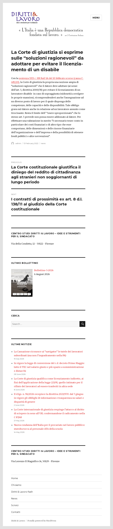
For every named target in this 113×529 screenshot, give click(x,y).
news (43, 143)
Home (14, 478)
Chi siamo (16, 485)
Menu (96, 17)
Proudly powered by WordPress (41, 521)
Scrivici (14, 505)
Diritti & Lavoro (18, 521)
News (14, 498)
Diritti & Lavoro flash (22, 492)
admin (18, 143)
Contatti (15, 512)
